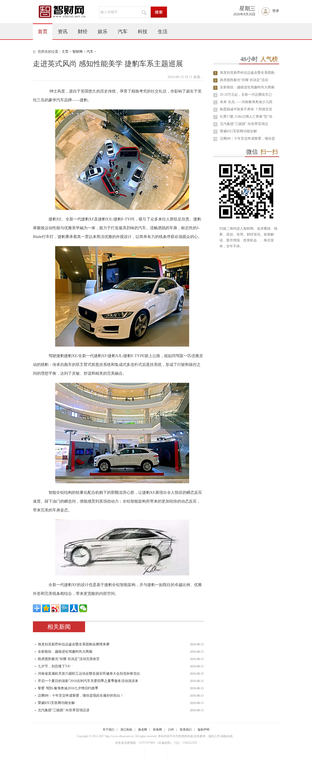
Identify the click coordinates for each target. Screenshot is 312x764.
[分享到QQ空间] (46, 608)
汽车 (122, 31)
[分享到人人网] (74, 608)
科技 (142, 31)
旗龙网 (142, 729)
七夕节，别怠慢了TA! (54, 666)
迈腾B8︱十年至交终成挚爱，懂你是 (247, 138)
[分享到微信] (83, 608)
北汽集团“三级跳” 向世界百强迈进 (63, 710)
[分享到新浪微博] (55, 608)
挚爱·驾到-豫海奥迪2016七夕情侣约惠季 (68, 688)
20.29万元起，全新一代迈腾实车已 (246, 94)
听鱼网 (157, 729)
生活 (162, 31)
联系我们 (186, 729)
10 (215, 139)
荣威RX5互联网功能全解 (56, 703)
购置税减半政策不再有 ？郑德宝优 (246, 109)
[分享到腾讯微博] (64, 608)
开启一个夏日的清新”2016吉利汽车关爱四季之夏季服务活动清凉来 (88, 681)
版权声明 (203, 729)
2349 (171, 729)
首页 (43, 31)
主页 (65, 51)
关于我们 (108, 729)
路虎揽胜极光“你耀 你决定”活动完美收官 (69, 659)
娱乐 (102, 31)
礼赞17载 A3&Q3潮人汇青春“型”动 (246, 116)
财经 (83, 31)
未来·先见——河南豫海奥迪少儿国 (246, 102)
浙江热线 (126, 729)
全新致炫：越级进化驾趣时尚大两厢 (65, 651)
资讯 (63, 31)
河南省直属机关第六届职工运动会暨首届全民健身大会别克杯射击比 (89, 673)
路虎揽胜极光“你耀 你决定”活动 (244, 80)
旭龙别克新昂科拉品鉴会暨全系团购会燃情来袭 (73, 644)
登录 (275, 11)
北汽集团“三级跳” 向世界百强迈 (244, 124)
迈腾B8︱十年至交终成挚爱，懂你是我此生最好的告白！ (81, 695)
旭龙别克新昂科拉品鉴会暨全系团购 (247, 72)
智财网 (77, 51)
